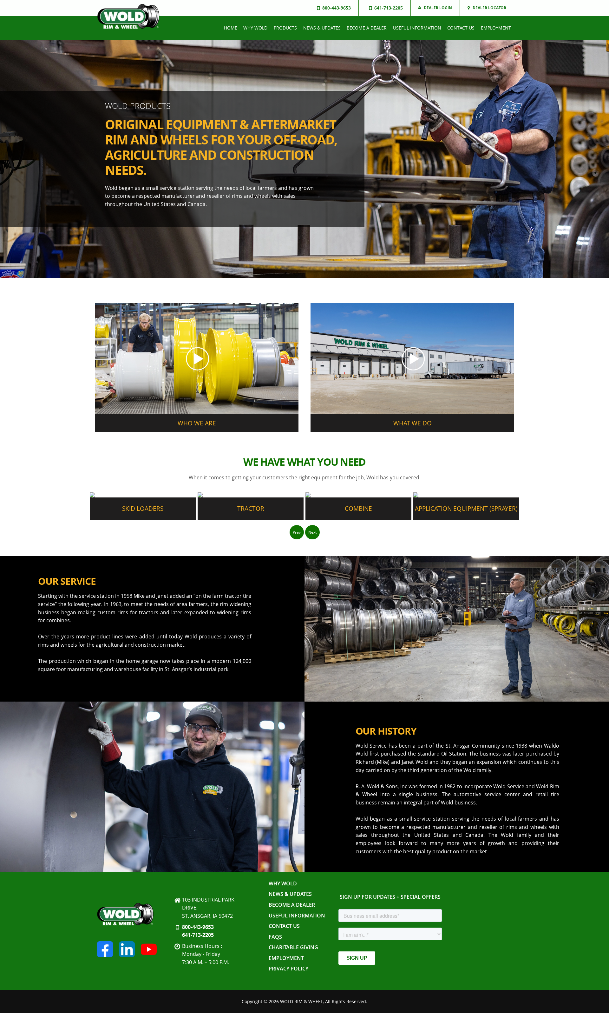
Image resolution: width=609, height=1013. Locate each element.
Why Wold (255, 28)
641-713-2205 (198, 934)
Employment (496, 28)
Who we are (197, 423)
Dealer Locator (489, 7)
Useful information (417, 28)
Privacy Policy (288, 968)
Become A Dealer (367, 28)
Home (230, 28)
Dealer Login (438, 7)
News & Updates (322, 28)
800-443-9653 (198, 926)
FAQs (275, 936)
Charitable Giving (293, 947)
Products (285, 28)
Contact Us (461, 28)
